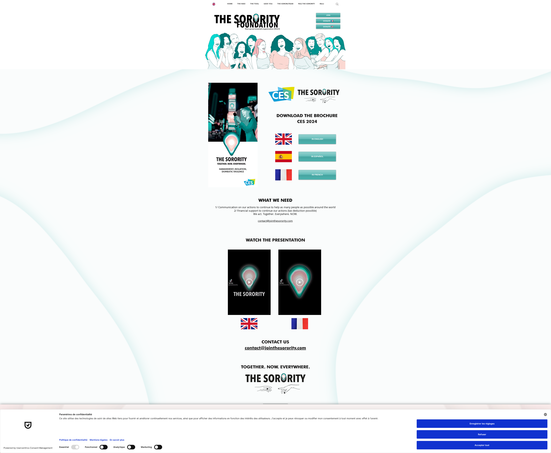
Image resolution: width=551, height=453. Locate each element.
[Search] (337, 4)
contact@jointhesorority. (272, 221)
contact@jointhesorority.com (275, 347)
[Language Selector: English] (215, 4)
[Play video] (249, 282)
